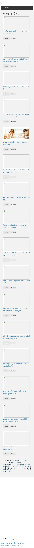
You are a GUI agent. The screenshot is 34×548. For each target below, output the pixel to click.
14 (7, 465)
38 (25, 469)
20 (25, 465)
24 (10, 467)
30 (29, 467)
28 (22, 467)
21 (28, 465)
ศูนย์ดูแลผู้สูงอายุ (6, 543)
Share (6, 38)
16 (12, 465)
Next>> (8, 471)
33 (10, 469)
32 (7, 469)
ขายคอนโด (15, 545)
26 (16, 467)
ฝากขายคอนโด (19, 543)
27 (19, 467)
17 (16, 465)
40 (4, 471)
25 (13, 467)
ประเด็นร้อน (6, 8)
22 (4, 467)
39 (29, 469)
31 (4, 469)
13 (4, 465)
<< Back (24, 460)
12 (28, 462)
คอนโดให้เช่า (5, 545)
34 (13, 469)
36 (19, 469)
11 (25, 462)
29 (25, 467)
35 (16, 469)
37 (22, 469)
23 (7, 467)
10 (22, 462)
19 (22, 465)
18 (19, 465)
